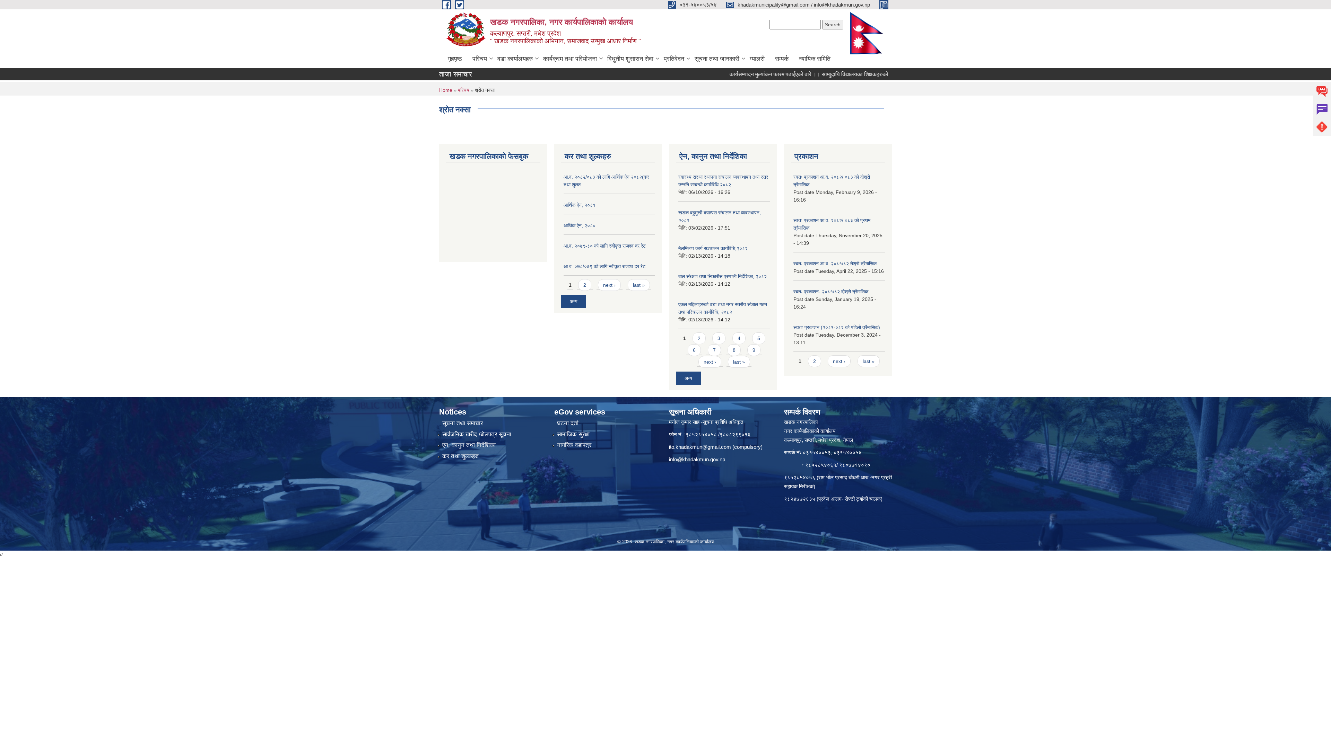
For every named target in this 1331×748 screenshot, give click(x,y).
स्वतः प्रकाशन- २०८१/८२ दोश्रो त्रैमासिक (830, 291)
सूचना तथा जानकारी (717, 58)
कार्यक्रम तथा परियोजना (570, 58)
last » (639, 285)
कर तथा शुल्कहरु (460, 456)
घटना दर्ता (567, 423)
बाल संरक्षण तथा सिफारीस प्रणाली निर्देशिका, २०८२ (722, 276)
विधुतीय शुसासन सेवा (630, 58)
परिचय (479, 58)
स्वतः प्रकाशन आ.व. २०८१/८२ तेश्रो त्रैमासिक (835, 263)
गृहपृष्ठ (455, 58)
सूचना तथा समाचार (462, 423)
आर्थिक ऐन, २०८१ (579, 205)
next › (609, 285)
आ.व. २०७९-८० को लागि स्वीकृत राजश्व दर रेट (605, 246)
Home (445, 90)
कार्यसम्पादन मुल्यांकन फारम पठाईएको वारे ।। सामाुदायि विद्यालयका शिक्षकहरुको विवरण (785, 74)
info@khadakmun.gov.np (697, 459)
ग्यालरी (757, 58)
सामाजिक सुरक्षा (573, 434)
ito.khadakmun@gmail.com (700, 447)
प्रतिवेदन (674, 58)
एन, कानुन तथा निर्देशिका (469, 445)
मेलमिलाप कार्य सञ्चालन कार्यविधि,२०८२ (713, 248)
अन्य (573, 301)
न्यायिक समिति (814, 58)
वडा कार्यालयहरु (515, 58)
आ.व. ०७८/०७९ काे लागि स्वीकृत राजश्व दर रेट (604, 266)
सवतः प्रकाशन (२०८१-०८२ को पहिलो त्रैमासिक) (836, 327)
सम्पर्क (782, 58)
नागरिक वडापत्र (574, 445)
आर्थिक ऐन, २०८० (579, 225)
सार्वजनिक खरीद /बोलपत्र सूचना (476, 434)
